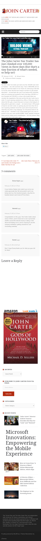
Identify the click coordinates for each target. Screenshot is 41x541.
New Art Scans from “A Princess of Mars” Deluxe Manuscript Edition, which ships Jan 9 (21, 467)
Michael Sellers (21, 76)
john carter (11, 155)
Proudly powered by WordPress (10, 534)
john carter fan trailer (23, 155)
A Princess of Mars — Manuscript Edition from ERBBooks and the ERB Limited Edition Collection (28, 481)
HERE (6, 17)
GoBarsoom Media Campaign (13, 78)
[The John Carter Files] (20, 10)
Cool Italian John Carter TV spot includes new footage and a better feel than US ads (10, 163)
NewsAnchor (29, 534)
